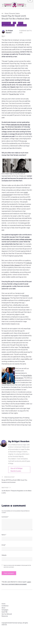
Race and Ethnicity (21, 25)
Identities (20, 23)
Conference (5, 606)
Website (4, 555)
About (3, 608)
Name (4, 535)
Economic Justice (14, 13)
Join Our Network (7, 614)
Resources (5, 616)
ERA (14, 23)
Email (4, 545)
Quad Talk (4, 612)
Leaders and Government (8, 25)
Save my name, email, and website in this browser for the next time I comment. (17, 566)
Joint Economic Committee (10, 52)
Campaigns (5, 610)
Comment (5, 517)
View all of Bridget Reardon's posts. (16, 470)
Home (6, 13)
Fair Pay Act (25, 347)
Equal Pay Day (14, 94)
